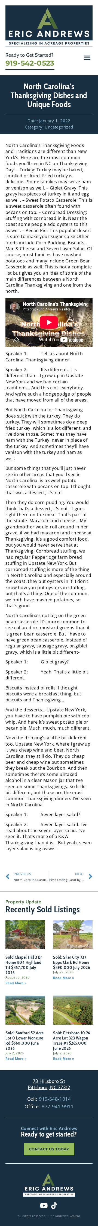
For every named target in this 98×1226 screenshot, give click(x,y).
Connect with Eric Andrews (49, 1128)
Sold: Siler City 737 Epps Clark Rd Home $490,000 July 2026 (71, 962)
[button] (87, 58)
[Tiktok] (54, 1205)
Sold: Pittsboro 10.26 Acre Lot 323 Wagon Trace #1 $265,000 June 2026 (71, 1040)
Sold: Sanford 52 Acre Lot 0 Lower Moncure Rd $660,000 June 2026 (24, 1040)
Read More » (15, 983)
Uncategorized (59, 127)
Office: (49, 1106)
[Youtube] (44, 1205)
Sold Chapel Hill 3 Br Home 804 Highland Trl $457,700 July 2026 (23, 965)
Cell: (49, 1099)
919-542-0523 (29, 63)
